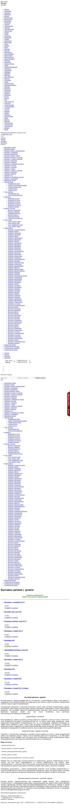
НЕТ (4, 5)
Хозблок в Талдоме (14, 290)
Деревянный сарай (14, 183)
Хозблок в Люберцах (14, 257)
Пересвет (7, 87)
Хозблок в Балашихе (14, 282)
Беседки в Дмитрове (14, 308)
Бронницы (7, 14)
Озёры (6, 82)
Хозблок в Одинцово (14, 249)
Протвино (7, 90)
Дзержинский (8, 26)
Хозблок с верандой (10, 172)
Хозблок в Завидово (14, 295)
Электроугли (8, 126)
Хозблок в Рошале (13, 294)
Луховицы (7, 69)
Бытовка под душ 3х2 (13, 612)
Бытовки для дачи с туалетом (13, 157)
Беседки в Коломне (14, 317)
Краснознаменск (9, 59)
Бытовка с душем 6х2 (13, 678)
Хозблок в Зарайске (14, 297)
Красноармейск (9, 54)
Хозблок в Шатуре (14, 267)
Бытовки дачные (9, 149)
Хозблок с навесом (10, 174)
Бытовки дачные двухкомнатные (14, 151)
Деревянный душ (13, 193)
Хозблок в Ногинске (14, 244)
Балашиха (7, 13)
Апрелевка (7, 11)
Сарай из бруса (12, 188)
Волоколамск (8, 18)
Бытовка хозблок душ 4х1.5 (15, 621)
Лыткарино (7, 70)
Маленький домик (10, 147)
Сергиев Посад (9, 101)
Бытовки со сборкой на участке (14, 164)
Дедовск (7, 24)
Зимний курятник (13, 206)
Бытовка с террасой (10, 162)
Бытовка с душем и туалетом (13, 159)
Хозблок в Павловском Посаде (17, 276)
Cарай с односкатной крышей (17, 185)
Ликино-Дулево (9, 64)
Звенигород (8, 41)
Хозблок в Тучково (14, 274)
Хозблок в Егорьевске (15, 243)
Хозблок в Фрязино (14, 289)
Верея (6, 129)
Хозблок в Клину (13, 231)
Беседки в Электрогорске (16, 333)
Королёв (7, 50)
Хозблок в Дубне (13, 284)
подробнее (14, 608)
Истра (6, 44)
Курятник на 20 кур (14, 202)
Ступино (7, 108)
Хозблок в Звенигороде (15, 238)
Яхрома (6, 128)
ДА (2, 5)
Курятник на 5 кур (14, 198)
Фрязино (7, 111)
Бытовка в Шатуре (14, 343)
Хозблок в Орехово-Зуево (16, 262)
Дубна (6, 34)
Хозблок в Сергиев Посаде (16, 259)
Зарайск (6, 39)
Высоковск (7, 21)
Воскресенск (8, 19)
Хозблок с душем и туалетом (13, 170)
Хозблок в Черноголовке (15, 269)
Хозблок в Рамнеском (14, 280)
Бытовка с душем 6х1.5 (13, 659)
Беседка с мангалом (14, 210)
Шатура (6, 120)
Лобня (6, 65)
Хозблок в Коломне (14, 261)
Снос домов (8, 220)
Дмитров (7, 27)
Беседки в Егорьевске (15, 320)
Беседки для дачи (9, 208)
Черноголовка (8, 116)
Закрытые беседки (13, 216)
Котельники (8, 52)
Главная (3, 138)
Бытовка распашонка (11, 154)
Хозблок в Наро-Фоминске (16, 271)
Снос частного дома (14, 221)
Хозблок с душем (9, 169)
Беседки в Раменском (14, 328)
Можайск (7, 73)
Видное (6, 16)
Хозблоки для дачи (10, 165)
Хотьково (7, 115)
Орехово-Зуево (9, 83)
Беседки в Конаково (14, 310)
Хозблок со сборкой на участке (14, 177)
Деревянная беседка (14, 213)
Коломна (7, 49)
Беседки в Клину (13, 307)
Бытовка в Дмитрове (14, 336)
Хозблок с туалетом (10, 167)
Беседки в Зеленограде (15, 322)
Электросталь (8, 124)
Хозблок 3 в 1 (8, 175)
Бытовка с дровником (11, 152)
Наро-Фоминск (9, 77)
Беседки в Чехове (13, 313)
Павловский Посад (10, 85)
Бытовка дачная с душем (12, 156)
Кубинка (7, 60)
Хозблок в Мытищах (14, 239)
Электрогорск (8, 123)
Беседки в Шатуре (13, 327)
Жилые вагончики (10, 345)
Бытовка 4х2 (9, 640)
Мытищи (7, 75)
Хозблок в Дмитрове (14, 233)
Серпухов (7, 103)
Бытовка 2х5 (9, 669)
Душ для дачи (8, 192)
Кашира (6, 46)
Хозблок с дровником (11, 179)
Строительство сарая (14, 187)
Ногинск (7, 78)
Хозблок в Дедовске (14, 285)
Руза (5, 100)
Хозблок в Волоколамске (16, 266)
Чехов (6, 118)
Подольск (7, 88)
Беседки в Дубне (13, 325)
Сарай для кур (12, 190)
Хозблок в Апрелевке (14, 299)
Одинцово (7, 80)
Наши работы (8, 228)
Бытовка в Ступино (14, 335)
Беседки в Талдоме (14, 318)
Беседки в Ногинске (14, 323)
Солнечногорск (9, 105)
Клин (6, 47)
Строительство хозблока (12, 348)
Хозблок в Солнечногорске (16, 230)
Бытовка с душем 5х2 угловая (16, 688)
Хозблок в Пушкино (14, 253)
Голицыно (7, 22)
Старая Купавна (9, 106)
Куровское (7, 62)
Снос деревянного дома (15, 225)
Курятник (7, 197)
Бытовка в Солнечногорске (16, 341)
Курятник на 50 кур (14, 203)
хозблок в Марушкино (15, 300)
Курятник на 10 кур (14, 200)
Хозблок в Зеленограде (15, 256)
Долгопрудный (9, 29)
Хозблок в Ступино (14, 304)
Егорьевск (7, 36)
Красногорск (8, 55)
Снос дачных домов (14, 226)
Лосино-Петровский (10, 67)
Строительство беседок (15, 218)
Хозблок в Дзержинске (15, 277)
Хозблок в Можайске (14, 246)
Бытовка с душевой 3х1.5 (14, 602)
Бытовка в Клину (13, 340)
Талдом (6, 110)
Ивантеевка (8, 42)
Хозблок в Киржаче (14, 272)
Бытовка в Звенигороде (15, 338)
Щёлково (7, 121)
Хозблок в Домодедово (15, 302)
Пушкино (7, 92)
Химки (6, 113)
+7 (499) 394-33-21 (6, 134)
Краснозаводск (9, 57)
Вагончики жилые (10, 180)
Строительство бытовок (11, 346)
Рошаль (6, 98)
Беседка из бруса (13, 215)
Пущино (7, 93)
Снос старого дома (14, 223)
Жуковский (7, 37)
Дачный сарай (8, 182)
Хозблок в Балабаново (15, 279)
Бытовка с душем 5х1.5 (13, 631)
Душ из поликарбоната (15, 195)
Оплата (3, 139)
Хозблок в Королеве (14, 248)
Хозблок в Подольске (14, 254)
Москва (6, 9)
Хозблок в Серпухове (14, 264)
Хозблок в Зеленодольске (16, 251)
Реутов (6, 96)
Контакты (4, 143)
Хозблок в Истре (13, 236)
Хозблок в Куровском (14, 287)
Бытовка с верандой (10, 160)
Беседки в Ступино (14, 331)
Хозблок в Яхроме (13, 292)
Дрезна (6, 32)
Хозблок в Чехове (13, 241)
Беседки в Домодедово (15, 330)
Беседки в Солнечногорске (16, 305)
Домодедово (8, 31)
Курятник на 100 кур (14, 205)
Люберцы (7, 72)
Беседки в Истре (13, 312)
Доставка (3, 141)
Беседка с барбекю (14, 211)
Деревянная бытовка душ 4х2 (16, 650)
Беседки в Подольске (14, 315)
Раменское (7, 95)
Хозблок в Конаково (14, 234)
